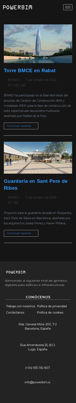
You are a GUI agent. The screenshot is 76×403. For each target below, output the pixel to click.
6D (24, 85)
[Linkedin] (43, 389)
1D (9, 85)
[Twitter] (23, 389)
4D (16, 85)
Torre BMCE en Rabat (30, 70)
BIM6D (13, 80)
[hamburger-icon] (67, 7)
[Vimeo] (53, 389)
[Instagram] (33, 389)
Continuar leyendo (22, 125)
